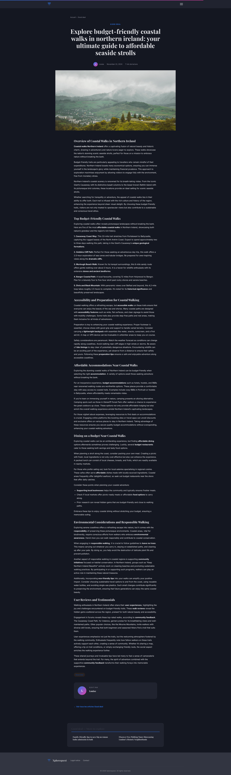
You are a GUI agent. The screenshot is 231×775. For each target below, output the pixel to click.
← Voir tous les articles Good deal (88, 706)
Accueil (73, 17)
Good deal (82, 17)
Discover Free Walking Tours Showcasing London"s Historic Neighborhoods (136, 738)
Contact (86, 760)
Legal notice (75, 760)
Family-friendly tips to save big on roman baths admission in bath (90, 738)
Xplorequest (60, 760)
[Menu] (181, 4)
